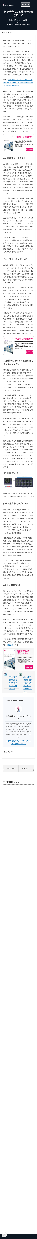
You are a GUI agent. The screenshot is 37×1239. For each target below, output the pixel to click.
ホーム (5, 32)
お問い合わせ (25, 4)
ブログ (11, 32)
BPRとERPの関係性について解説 (12, 768)
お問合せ (10, 644)
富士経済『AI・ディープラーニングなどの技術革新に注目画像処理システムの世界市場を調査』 (18, 82)
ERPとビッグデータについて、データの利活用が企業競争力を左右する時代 (28, 768)
